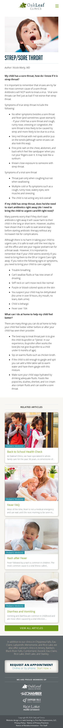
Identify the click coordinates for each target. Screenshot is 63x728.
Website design (12, 720)
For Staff (43, 725)
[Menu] (57, 6)
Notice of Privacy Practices (38, 723)
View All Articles (31, 628)
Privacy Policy (20, 723)
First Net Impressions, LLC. (46, 720)
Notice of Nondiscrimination (27, 725)
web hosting (27, 720)
